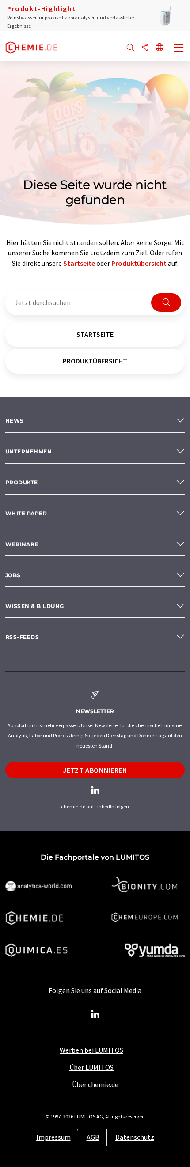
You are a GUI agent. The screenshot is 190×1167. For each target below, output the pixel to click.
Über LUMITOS (91, 1067)
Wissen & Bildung (34, 606)
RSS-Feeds (22, 637)
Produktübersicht (139, 263)
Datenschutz (134, 1137)
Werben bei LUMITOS (91, 1050)
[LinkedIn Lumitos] (95, 1014)
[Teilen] (145, 48)
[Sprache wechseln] (159, 48)
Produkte (21, 482)
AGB (93, 1137)
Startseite (79, 263)
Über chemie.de (95, 1084)
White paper (26, 513)
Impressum (53, 1137)
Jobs (13, 575)
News (14, 420)
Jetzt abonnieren (95, 770)
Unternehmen (28, 451)
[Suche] (130, 48)
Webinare (21, 544)
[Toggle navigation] (179, 48)
